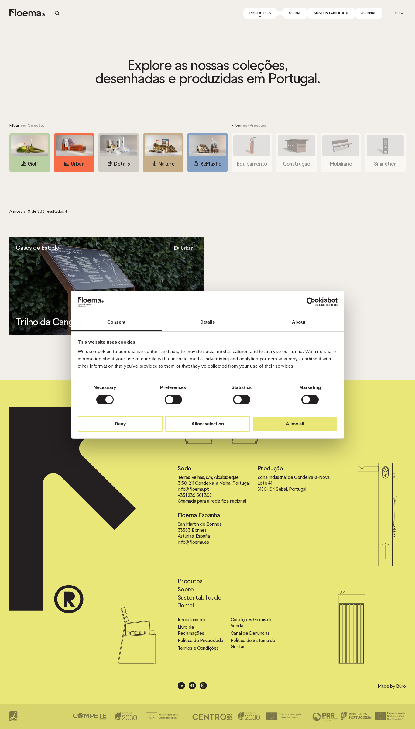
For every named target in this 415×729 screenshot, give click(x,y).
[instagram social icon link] (203, 686)
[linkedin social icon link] (181, 686)
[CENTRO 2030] (247, 716)
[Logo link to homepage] (27, 13)
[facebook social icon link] (192, 686)
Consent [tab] (116, 322)
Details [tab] (207, 322)
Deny (120, 423)
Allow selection (207, 423)
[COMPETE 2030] (127, 716)
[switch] (173, 399)
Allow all (295, 423)
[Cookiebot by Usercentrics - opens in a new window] (311, 302)
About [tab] (298, 322)
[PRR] (359, 716)
